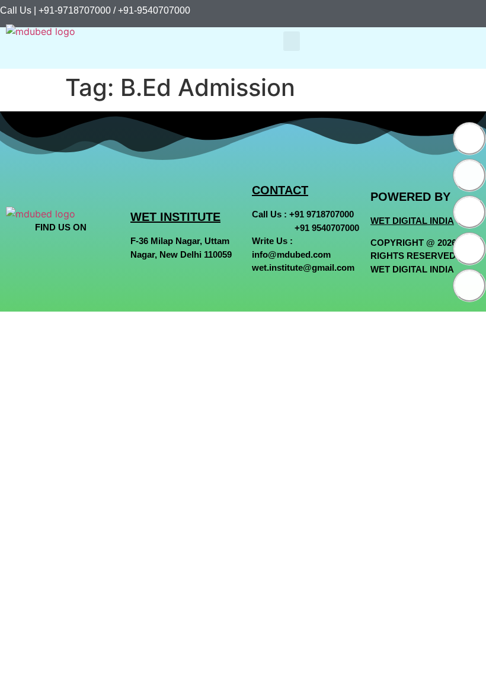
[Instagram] (469, 212)
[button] (291, 41)
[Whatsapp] (469, 248)
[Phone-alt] (469, 285)
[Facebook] (469, 138)
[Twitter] (469, 175)
